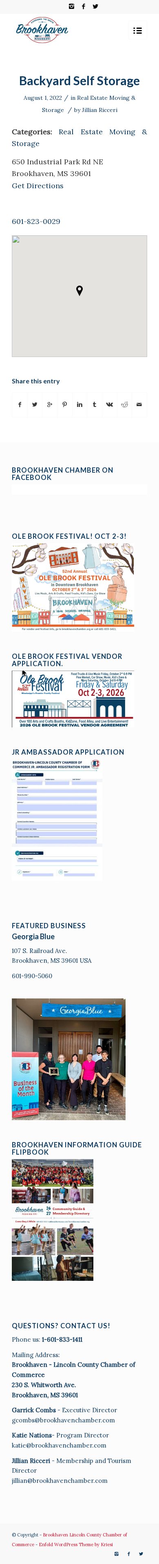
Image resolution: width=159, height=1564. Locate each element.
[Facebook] (83, 6)
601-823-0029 (36, 221)
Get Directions (38, 185)
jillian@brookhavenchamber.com (60, 1480)
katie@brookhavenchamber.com (59, 1445)
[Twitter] (95, 6)
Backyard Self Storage (79, 80)
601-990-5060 (32, 976)
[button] (79, 290)
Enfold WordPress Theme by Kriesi (76, 1544)
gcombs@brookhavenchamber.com (63, 1420)
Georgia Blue (33, 936)
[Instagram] (71, 6)
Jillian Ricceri (99, 110)
